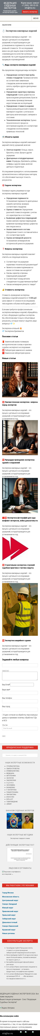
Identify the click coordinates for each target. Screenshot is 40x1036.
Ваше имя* (6, 690)
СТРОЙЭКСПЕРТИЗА (12, 766)
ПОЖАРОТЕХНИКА (12, 792)
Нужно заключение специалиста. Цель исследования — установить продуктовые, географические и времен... (21, 969)
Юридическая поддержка (20, 747)
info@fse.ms (30, 8)
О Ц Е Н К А (9, 783)
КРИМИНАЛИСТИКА (12, 771)
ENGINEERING (10, 787)
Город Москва (8, 893)
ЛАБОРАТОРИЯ (6, 25)
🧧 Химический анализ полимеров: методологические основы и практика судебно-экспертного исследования (16, 344)
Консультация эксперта (20, 941)
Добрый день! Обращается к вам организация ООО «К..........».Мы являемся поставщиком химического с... (21, 976)
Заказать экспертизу (30, 12)
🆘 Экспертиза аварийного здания (16, 640)
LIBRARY (9, 804)
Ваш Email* (6, 685)
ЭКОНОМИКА (10, 785)
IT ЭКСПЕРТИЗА (11, 790)
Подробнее (23, 1030)
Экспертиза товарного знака (20, 838)
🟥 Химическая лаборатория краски (16, 353)
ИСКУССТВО (10, 797)
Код (7, 670)
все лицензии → (7, 874)
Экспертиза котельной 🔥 (12, 328)
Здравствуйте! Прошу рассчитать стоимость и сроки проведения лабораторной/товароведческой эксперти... (21, 950)
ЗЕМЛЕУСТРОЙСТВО (13, 769)
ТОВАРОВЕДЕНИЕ (12, 802)
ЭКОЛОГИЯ (10, 778)
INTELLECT (9, 799)
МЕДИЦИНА (10, 773)
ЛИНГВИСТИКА (11, 794)
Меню (36, 18)
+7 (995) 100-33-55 (30, 5)
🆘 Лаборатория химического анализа (17, 350)
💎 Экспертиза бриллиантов (13, 331)
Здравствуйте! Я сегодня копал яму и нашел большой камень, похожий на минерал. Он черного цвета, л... (22, 957)
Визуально (4, 670)
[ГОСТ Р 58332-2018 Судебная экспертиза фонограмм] (20, 861)
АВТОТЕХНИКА (11, 776)
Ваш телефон (7, 698)
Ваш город (6, 706)
